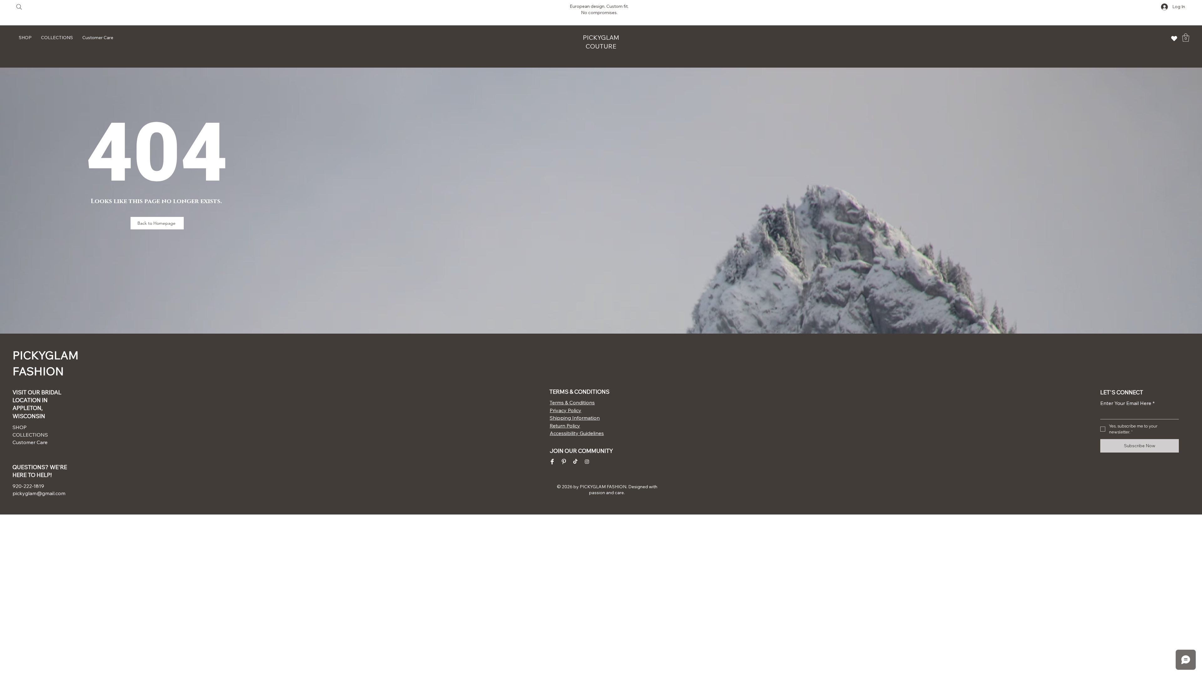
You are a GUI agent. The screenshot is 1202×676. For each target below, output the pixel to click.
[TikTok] (575, 461)
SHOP (20, 427)
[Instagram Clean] (587, 461)
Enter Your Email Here (1127, 403)
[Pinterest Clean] (564, 461)
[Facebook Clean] (552, 461)
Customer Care (30, 442)
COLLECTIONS (30, 435)
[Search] (19, 7)
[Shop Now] (1174, 38)
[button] (1185, 37)
